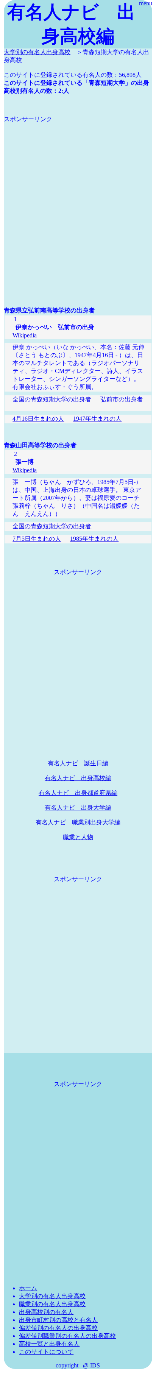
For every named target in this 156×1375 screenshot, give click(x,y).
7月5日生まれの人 (36, 538)
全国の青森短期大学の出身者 (51, 399)
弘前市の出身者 (121, 399)
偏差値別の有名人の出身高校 (58, 1328)
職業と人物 (78, 837)
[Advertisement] (78, 201)
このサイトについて (46, 1351)
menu (145, 3)
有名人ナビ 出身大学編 (78, 807)
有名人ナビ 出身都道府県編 (78, 793)
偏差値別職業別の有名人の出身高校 (67, 1336)
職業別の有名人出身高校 (52, 1304)
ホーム (28, 1288)
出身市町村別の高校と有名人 (58, 1320)
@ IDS (91, 1365)
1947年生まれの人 (97, 418)
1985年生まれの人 (94, 538)
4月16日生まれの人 (38, 418)
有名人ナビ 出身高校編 (78, 778)
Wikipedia (24, 335)
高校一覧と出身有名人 (49, 1344)
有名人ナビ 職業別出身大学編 (78, 822)
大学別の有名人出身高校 (37, 52)
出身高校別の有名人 (46, 1312)
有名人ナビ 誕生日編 (78, 763)
